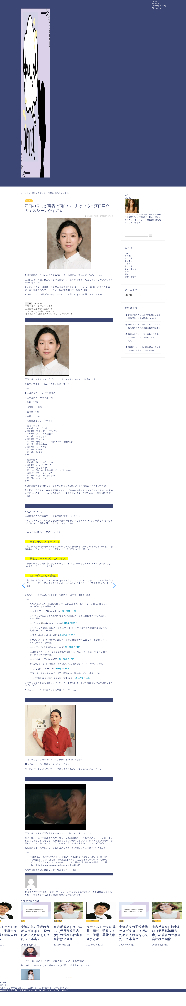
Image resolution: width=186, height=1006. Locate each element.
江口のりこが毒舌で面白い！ (39, 309)
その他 (128, 256)
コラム (128, 263)
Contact (30, 990)
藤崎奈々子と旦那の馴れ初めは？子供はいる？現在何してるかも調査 (144, 348)
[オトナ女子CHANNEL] (35, 184)
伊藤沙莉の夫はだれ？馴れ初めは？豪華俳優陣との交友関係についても (144, 316)
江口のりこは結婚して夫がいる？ (41, 311)
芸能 (127, 274)
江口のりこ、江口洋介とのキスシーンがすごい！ (49, 314)
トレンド (129, 266)
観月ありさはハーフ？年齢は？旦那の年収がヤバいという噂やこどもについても (144, 337)
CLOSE (28, 304)
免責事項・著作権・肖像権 (13, 990)
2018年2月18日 (66, 659)
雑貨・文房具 (131, 277)
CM (126, 253)
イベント (129, 258)
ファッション (131, 269)
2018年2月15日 (62, 669)
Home (155, 1)
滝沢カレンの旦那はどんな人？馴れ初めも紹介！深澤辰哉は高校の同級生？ (144, 326)
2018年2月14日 (69, 611)
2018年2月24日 (72, 647)
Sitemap (156, 3)
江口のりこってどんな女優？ (39, 306)
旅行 (127, 271)
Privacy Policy (159, 6)
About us (156, 8)
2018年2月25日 (70, 623)
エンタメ (29, 201)
